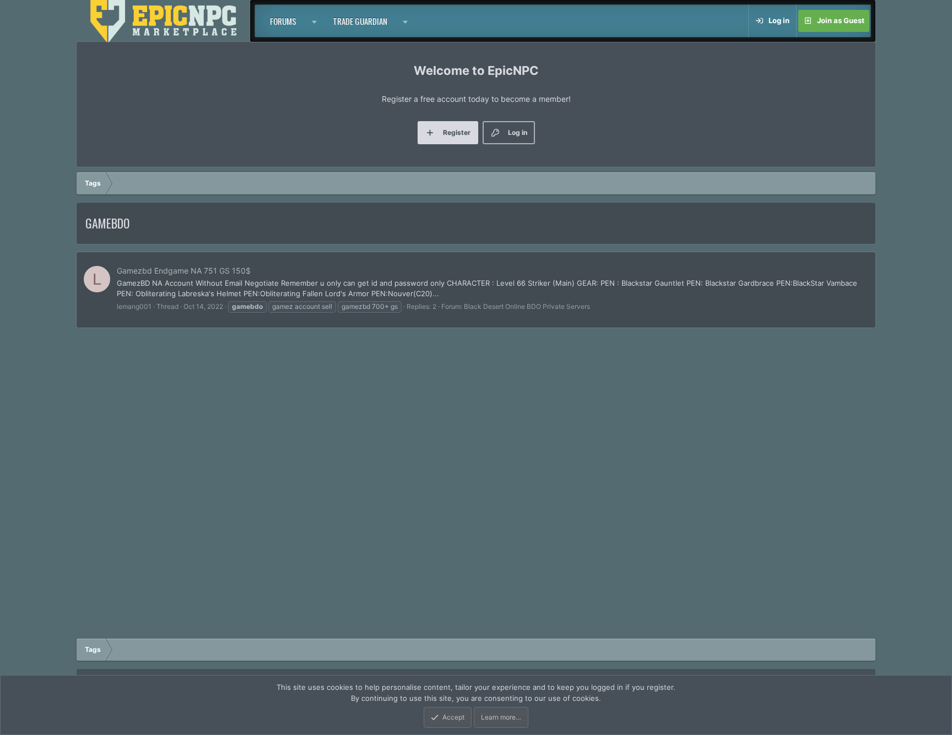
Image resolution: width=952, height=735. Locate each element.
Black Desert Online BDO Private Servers (527, 306)
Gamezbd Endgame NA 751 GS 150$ (184, 270)
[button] (314, 20)
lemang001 (134, 306)
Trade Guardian (360, 21)
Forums (283, 21)
